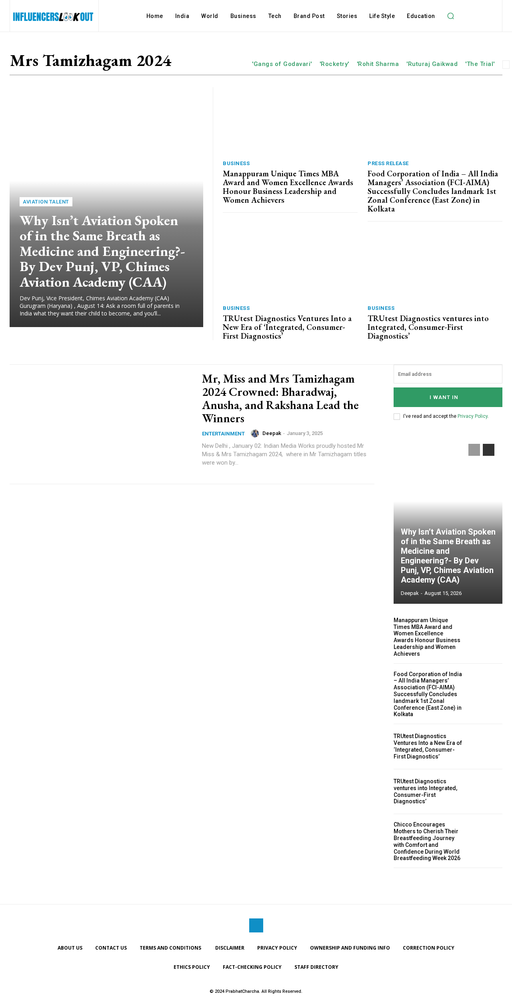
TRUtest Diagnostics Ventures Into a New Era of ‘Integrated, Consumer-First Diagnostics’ (287, 327)
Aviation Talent (46, 202)
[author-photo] (256, 433)
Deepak (271, 433)
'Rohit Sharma (378, 64)
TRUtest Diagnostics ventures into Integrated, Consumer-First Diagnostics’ (428, 327)
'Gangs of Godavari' (282, 64)
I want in (444, 397)
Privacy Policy (473, 416)
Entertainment (223, 434)
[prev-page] (474, 450)
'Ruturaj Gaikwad (432, 64)
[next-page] (488, 450)
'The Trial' (480, 64)
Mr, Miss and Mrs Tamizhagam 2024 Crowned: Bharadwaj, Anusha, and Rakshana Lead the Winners (280, 398)
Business (236, 163)
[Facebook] (256, 925)
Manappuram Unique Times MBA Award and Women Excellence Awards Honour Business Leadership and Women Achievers (288, 186)
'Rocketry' (334, 64)
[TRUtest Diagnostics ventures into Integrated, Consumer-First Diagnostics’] (435, 265)
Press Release (388, 163)
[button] (450, 16)
